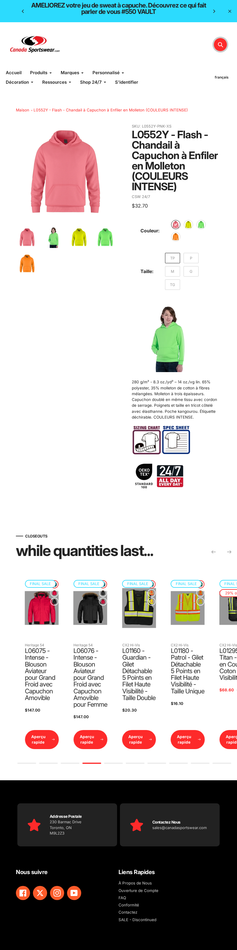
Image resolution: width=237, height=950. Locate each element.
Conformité (128, 905)
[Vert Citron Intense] (201, 224)
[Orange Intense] (175, 236)
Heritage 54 (34, 645)
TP (172, 258)
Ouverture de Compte (138, 890)
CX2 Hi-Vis (131, 645)
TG (172, 284)
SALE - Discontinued (137, 919)
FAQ (122, 897)
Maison (22, 110)
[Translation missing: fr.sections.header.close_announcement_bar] (230, 11)
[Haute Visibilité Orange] (151, 593)
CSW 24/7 (141, 196)
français (222, 77)
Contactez (127, 912)
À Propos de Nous (135, 883)
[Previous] (23, 11)
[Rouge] (54, 593)
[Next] (214, 11)
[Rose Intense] (175, 224)
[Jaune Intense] (188, 224)
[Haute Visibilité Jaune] (151, 601)
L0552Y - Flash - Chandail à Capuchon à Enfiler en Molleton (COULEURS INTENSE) (111, 110)
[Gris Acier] (54, 601)
